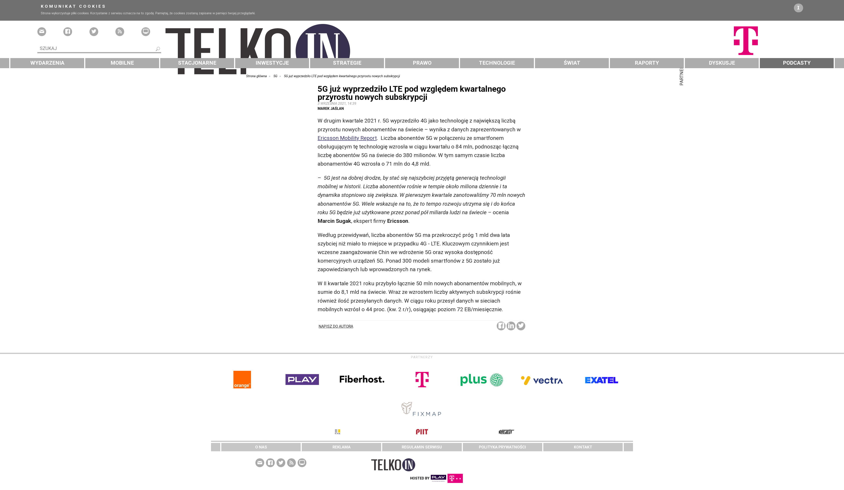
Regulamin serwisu (422, 447)
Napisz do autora (336, 326)
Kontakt (583, 447)
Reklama (342, 447)
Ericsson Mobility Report (347, 138)
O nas (261, 447)
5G (275, 76)
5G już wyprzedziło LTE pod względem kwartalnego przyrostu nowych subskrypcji (342, 76)
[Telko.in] (422, 51)
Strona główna (256, 76)
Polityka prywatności (502, 447)
